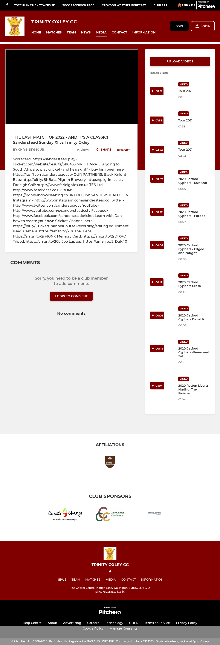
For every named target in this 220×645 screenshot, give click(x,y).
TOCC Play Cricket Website (34, 5)
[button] (36, 32)
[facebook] (7, 5)
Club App (160, 5)
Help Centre (32, 623)
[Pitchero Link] (206, 7)
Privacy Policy (186, 623)
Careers (93, 623)
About (52, 623)
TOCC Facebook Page (78, 5)
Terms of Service (157, 623)
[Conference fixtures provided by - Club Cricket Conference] (110, 515)
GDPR (133, 623)
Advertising (72, 623)
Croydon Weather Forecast (124, 5)
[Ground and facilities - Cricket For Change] (65, 515)
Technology (114, 623)
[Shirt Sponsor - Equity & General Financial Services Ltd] (155, 515)
